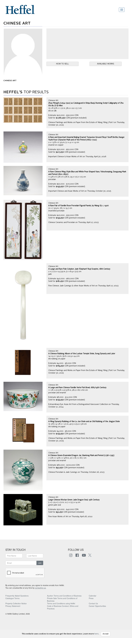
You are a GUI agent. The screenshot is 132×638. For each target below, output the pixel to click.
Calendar (92, 595)
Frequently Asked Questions (16, 595)
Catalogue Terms (12, 598)
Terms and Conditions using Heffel (61, 603)
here (96, 634)
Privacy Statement (12, 606)
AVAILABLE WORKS (105, 64)
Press (91, 598)
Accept (106, 634)
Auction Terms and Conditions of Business (64, 595)
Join (40, 563)
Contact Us (93, 603)
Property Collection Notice (16, 603)
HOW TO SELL (62, 64)
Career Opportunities (97, 606)
